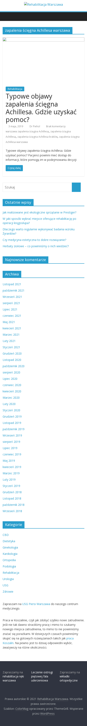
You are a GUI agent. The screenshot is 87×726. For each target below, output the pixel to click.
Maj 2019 (9, 461)
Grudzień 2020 (12, 353)
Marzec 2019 (11, 473)
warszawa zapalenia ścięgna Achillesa (27, 131)
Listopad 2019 (12, 423)
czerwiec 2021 (12, 316)
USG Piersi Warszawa (36, 604)
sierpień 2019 (11, 442)
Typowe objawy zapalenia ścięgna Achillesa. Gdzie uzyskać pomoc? (41, 108)
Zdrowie (8, 591)
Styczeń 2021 (11, 347)
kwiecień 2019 (12, 467)
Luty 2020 (9, 404)
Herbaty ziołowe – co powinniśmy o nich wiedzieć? (36, 246)
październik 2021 (13, 290)
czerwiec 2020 (12, 385)
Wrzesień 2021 (12, 297)
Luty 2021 (9, 341)
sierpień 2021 (11, 303)
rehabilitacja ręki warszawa (13, 678)
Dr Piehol (35, 126)
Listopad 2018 (12, 498)
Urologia (8, 579)
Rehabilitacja (15, 89)
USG (5, 585)
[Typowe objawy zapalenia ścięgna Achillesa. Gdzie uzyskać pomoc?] (43, 40)
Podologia (9, 566)
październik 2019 (13, 429)
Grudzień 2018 (12, 492)
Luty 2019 (9, 479)
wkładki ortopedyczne (69, 678)
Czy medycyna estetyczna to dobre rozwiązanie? (34, 240)
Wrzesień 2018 (12, 511)
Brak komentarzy (56, 126)
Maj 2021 (9, 322)
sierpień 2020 (11, 372)
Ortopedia (9, 560)
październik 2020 (13, 366)
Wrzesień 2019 (12, 435)
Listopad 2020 (12, 360)
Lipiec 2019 (10, 448)
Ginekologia (10, 547)
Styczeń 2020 (11, 410)
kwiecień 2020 (12, 391)
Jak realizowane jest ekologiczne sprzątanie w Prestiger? (39, 212)
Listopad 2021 (12, 284)
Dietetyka (9, 541)
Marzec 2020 (11, 397)
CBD (6, 535)
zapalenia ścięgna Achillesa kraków (37, 136)
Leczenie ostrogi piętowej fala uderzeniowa (42, 676)
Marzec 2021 (11, 334)
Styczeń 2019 (11, 486)
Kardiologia (10, 554)
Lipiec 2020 (10, 379)
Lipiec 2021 (10, 309)
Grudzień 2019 (12, 416)
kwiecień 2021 (12, 328)
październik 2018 (13, 505)
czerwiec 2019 (12, 454)
